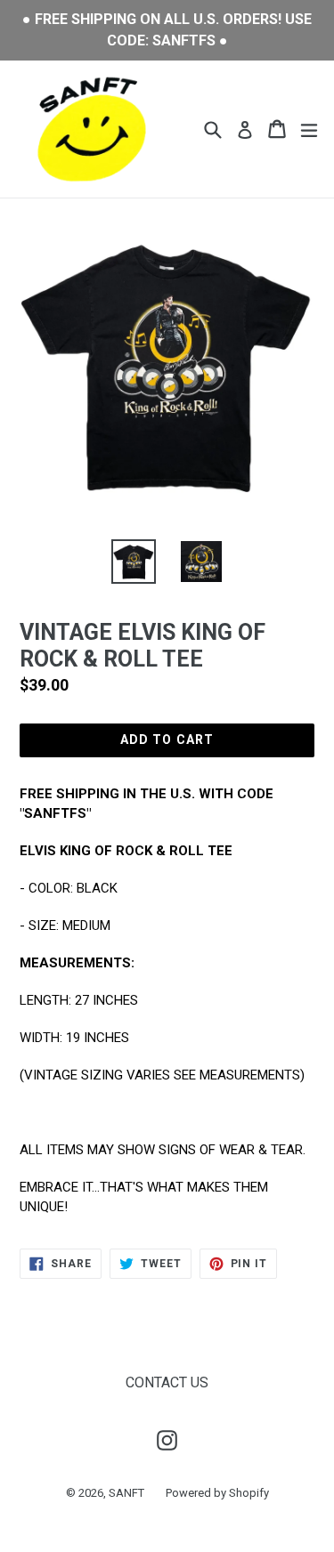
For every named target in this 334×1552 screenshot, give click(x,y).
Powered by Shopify (217, 1492)
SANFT (126, 1492)
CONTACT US (167, 1382)
